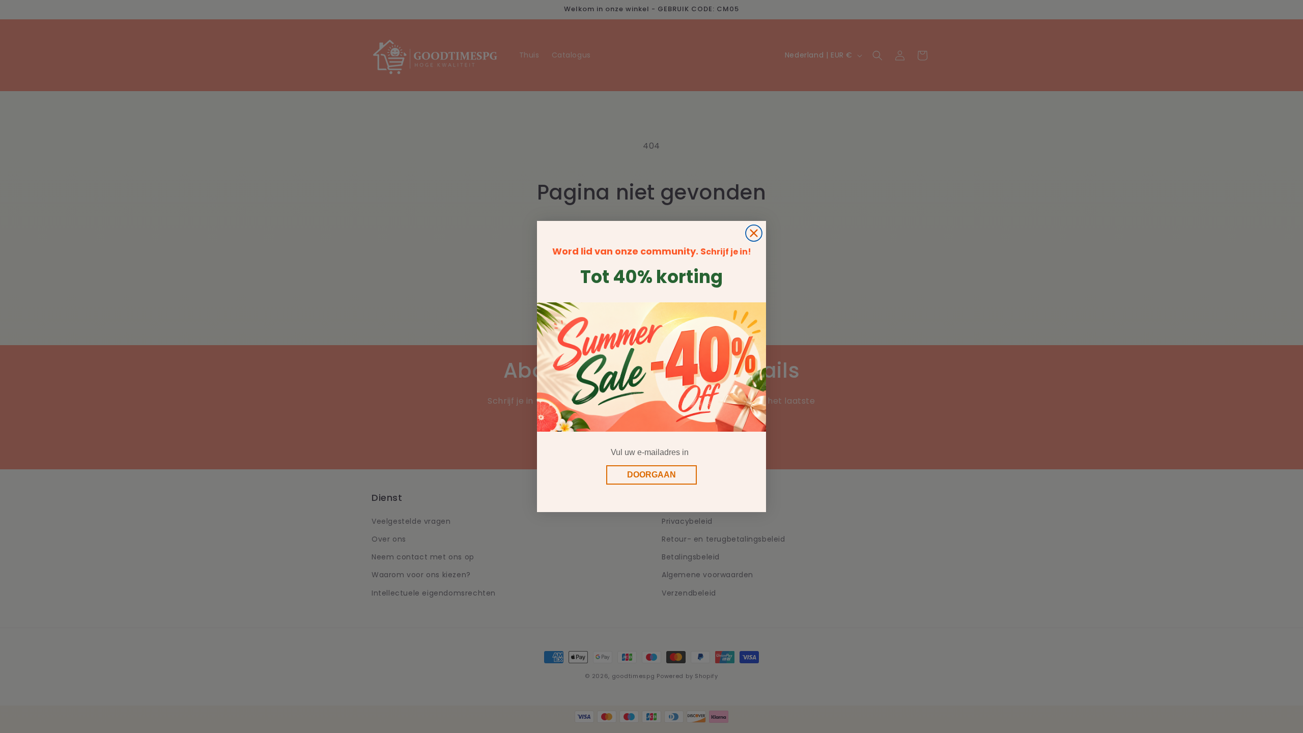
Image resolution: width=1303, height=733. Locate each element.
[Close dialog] (754, 233)
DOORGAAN (651, 474)
